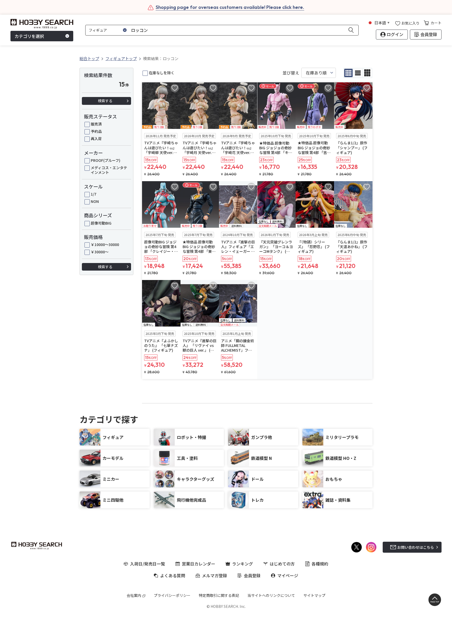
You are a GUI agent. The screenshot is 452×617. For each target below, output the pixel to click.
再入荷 (96, 138)
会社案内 (134, 595)
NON (95, 201)
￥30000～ (100, 251)
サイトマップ (314, 595)
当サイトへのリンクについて (271, 595)
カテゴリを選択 (29, 36)
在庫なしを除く (161, 72)
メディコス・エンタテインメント (109, 170)
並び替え (290, 73)
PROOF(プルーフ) (105, 160)
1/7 (93, 194)
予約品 (96, 131)
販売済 (96, 124)
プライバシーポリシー (172, 595)
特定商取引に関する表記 (219, 595)
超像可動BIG (101, 223)
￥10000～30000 (105, 244)
